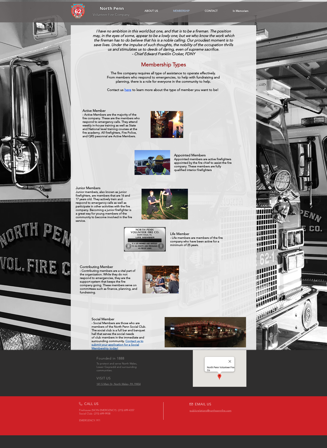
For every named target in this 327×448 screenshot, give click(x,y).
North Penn (112, 8)
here (128, 90)
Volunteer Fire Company (111, 15)
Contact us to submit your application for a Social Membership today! (117, 344)
